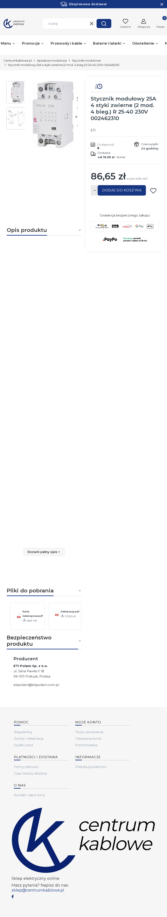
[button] (104, 23)
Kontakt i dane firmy (29, 795)
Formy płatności (26, 767)
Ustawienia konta (88, 739)
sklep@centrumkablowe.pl (38, 890)
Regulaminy (23, 732)
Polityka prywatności (91, 767)
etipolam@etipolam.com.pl (36, 685)
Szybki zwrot (23, 745)
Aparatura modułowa (52, 60)
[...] (53, 114)
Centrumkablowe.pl (17, 60)
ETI (93, 130)
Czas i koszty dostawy (30, 773)
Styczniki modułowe (86, 60)
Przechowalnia (86, 745)
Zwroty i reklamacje (29, 739)
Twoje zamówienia (89, 732)
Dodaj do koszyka (121, 190)
